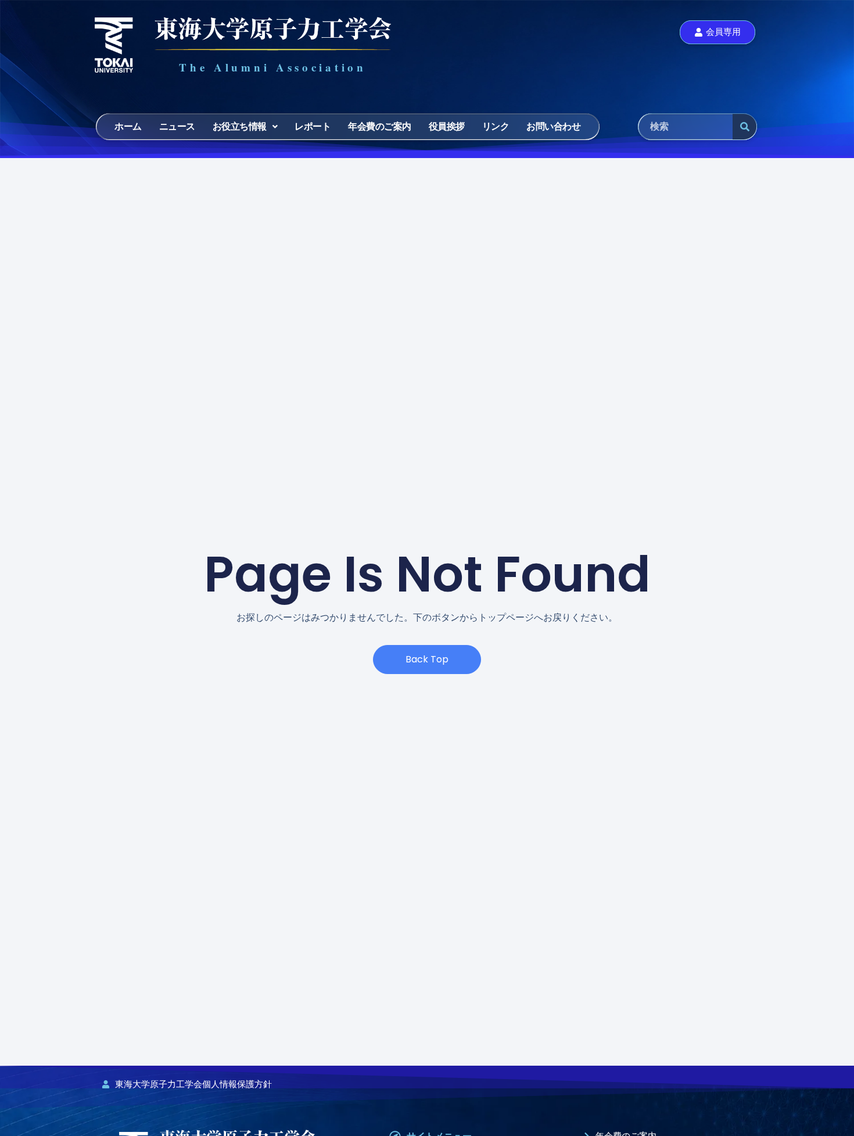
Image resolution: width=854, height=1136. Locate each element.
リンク (495, 126)
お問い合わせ (553, 126)
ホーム (128, 126)
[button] (245, 126)
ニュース (177, 126)
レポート (313, 126)
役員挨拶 (447, 126)
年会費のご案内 (379, 126)
